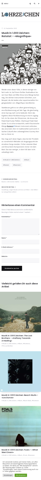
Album (27, 160)
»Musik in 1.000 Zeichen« (12, 160)
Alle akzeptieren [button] (21, 475)
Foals (25, 455)
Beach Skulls (27, 400)
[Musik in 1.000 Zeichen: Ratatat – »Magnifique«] (20, 64)
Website (4, 256)
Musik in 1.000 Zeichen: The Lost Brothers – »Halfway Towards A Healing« (17, 338)
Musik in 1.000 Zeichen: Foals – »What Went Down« (20, 451)
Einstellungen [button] (8, 475)
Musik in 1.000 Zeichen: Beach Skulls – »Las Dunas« (20, 396)
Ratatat (6, 165)
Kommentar (6, 217)
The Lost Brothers (7, 346)
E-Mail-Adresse (7, 247)
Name (4, 238)
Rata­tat (10, 126)
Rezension (17, 165)
